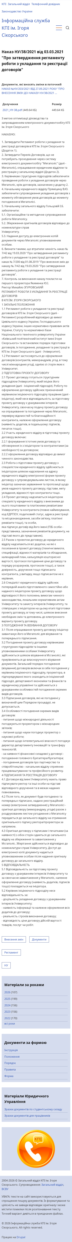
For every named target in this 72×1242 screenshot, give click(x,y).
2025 (7, 999)
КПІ (4, 4)
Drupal (21, 1237)
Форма (8, 1076)
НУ (6, 965)
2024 (7, 1005)
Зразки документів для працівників (27, 1115)
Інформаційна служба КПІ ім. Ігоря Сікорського (26, 27)
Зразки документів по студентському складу (33, 1109)
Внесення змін (13, 939)
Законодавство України (17, 11)
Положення (12, 1056)
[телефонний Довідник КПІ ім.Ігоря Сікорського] (36, 1148)
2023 (7, 1011)
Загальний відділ (19, 4)
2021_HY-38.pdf (12, 110)
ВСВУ (5, 1189)
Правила (10, 1069)
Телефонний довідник (45, 4)
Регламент (11, 952)
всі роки (9, 1023)
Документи (39, 939)
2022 (7, 1018)
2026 (7, 992)
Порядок (10, 1063)
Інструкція (11, 1050)
